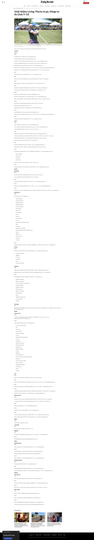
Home (14, 8)
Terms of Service (47, 534)
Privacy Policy (39, 534)
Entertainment (18, 8)
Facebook (54, 534)
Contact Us (31, 534)
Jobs (64, 534)
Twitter (60, 534)
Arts (22, 8)
